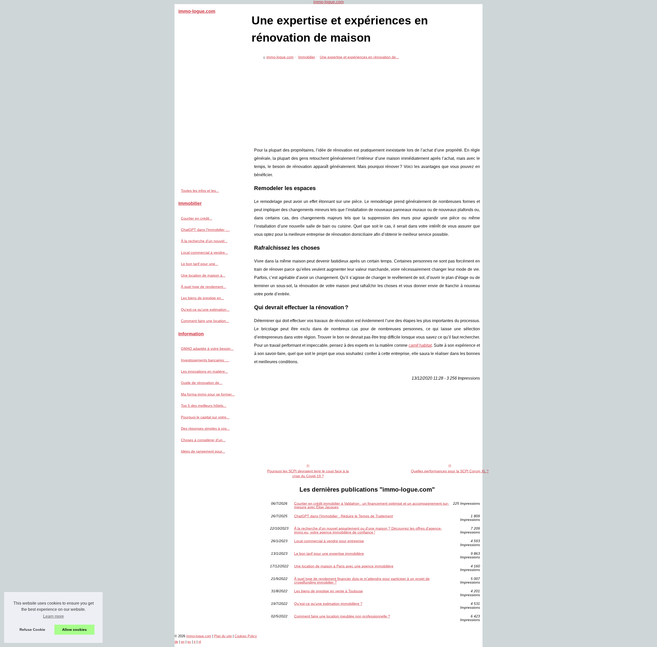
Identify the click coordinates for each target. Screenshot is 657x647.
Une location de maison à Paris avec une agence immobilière (343, 566)
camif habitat (420, 345)
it (195, 642)
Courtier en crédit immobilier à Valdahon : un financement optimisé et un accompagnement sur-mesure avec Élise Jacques (371, 505)
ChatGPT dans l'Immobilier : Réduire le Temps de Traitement (343, 516)
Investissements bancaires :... (205, 360)
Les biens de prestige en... (202, 298)
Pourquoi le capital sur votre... (205, 417)
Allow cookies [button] (74, 629)
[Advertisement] (367, 100)
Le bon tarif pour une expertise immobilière (329, 554)
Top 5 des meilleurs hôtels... (203, 406)
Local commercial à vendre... (204, 252)
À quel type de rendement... (203, 287)
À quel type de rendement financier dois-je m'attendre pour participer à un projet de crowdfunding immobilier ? (362, 580)
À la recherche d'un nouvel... (204, 241)
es (189, 642)
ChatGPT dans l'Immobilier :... (205, 230)
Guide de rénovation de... (201, 383)
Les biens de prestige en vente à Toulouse (328, 591)
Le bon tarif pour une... (199, 264)
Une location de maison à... (203, 275)
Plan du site (223, 636)
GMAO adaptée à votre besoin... (207, 348)
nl (199, 642)
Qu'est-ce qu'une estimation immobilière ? (328, 604)
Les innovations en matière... (204, 371)
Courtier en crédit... (196, 218)
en (183, 642)
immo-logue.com (280, 57)
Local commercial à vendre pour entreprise (329, 541)
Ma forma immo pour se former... (208, 394)
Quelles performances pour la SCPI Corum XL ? (450, 471)
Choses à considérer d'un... (203, 440)
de (176, 642)
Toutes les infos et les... (200, 191)
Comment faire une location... (205, 321)
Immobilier (306, 57)
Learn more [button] (53, 616)
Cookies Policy (246, 636)
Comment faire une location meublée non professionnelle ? (342, 616)
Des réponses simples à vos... (205, 428)
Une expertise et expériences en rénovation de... (359, 57)
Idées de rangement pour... (203, 451)
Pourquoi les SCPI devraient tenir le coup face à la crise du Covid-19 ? (308, 473)
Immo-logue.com (198, 636)
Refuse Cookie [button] (32, 629)
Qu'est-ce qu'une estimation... (205, 309)
